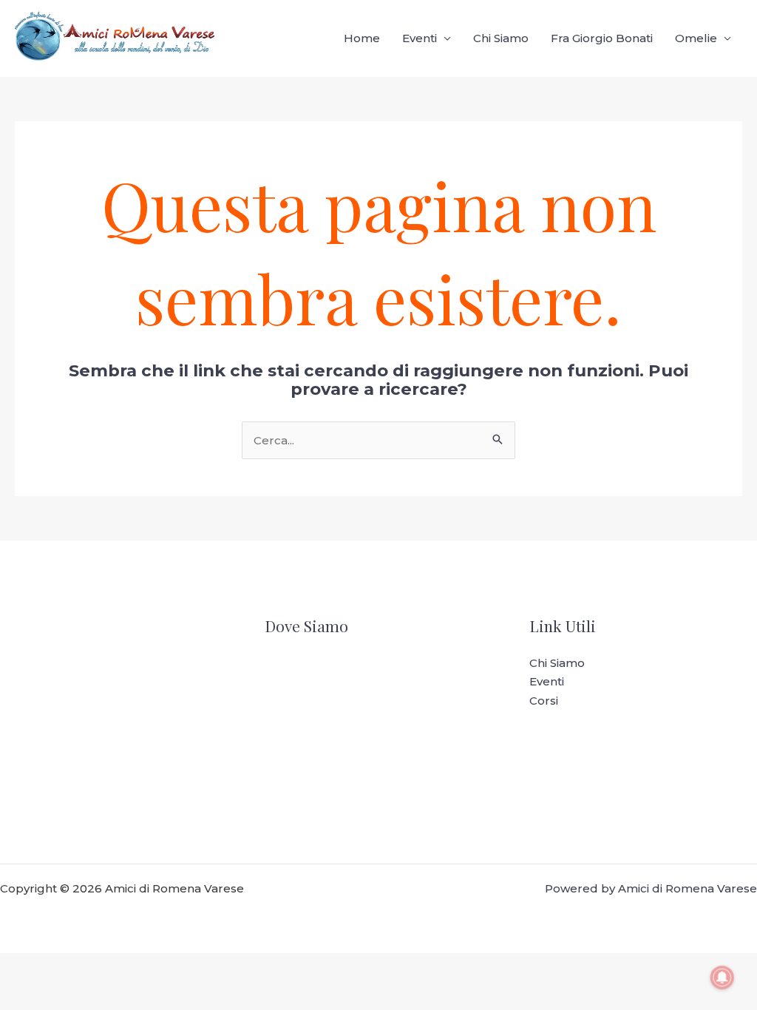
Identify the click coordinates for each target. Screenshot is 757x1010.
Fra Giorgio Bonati (602, 38)
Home (362, 38)
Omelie (696, 38)
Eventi (419, 38)
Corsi (543, 701)
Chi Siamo (501, 38)
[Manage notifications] (722, 977)
